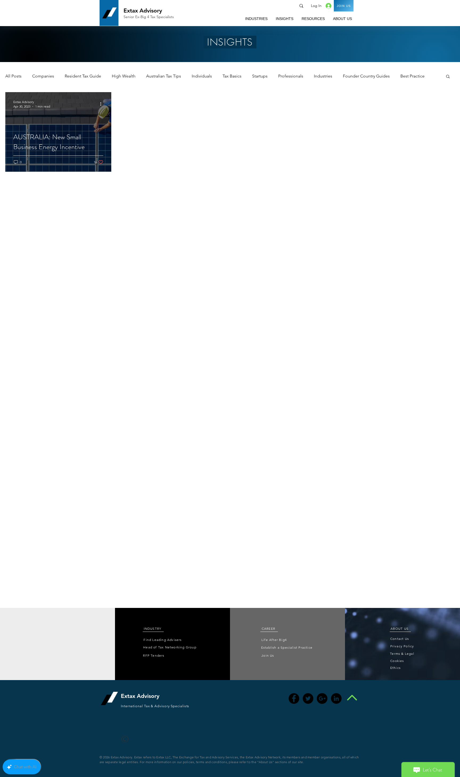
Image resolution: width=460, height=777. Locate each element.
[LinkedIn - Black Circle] (336, 698)
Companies (43, 76)
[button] (256, 18)
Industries (323, 76)
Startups (260, 76)
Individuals (202, 76)
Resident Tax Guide (83, 76)
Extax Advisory (143, 10)
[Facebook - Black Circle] (294, 698)
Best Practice (412, 76)
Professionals (290, 76)
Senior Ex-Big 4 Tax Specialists (149, 16)
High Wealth (123, 76)
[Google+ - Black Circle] (322, 698)
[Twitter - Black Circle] (308, 698)
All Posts (13, 76)
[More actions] (102, 104)
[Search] (301, 6)
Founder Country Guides (366, 76)
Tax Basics (232, 76)
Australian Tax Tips (163, 76)
